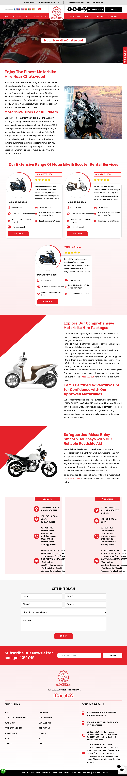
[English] (19, 9)
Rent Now (18, 234)
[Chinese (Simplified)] (26, 9)
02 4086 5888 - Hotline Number (47, 529)
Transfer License (13, 728)
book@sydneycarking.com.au (53, 550)
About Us (17, 16)
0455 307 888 (87, 377)
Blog (7, 739)
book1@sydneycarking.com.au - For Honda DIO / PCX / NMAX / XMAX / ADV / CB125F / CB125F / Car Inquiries (103, 750)
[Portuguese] (30, 9)
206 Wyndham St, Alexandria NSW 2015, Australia (110, 510)
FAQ (40, 739)
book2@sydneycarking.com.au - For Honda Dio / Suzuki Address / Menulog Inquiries (54, 568)
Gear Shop (99, 16)
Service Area (11, 733)
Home (7, 16)
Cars (41, 744)
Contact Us (112, 16)
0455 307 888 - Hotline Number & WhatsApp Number (49, 542)
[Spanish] (33, 9)
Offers (88, 16)
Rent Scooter (42, 16)
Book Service (75, 16)
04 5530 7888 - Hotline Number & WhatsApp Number (101, 738)
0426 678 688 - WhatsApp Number (49, 534)
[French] (15, 9)
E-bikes (8, 744)
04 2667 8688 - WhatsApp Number (102, 735)
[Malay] (22, 9)
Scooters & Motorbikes (16, 718)
